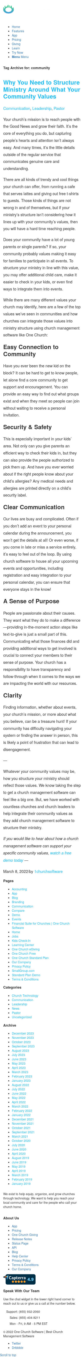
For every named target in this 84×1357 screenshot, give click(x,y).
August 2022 (20, 1085)
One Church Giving (25, 1234)
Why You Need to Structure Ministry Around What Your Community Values (41, 89)
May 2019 (18, 1166)
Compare (18, 910)
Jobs (15, 936)
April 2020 (19, 1153)
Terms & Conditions (25, 979)
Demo (16, 915)
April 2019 (19, 1171)
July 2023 (18, 1055)
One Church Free (24, 953)
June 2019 (19, 1162)
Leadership (41, 108)
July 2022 (18, 1089)
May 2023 (18, 1063)
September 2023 (23, 1046)
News (15, 1008)
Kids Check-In (21, 940)
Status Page (20, 1243)
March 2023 (20, 1072)
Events (16, 919)
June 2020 (19, 1149)
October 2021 (21, 1128)
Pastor (59, 108)
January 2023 (21, 1080)
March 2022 (20, 1106)
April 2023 (19, 1067)
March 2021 (20, 1136)
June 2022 (19, 1093)
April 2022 (19, 1102)
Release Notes (22, 1239)
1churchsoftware (48, 871)
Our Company (21, 962)
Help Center (20, 1256)
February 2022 (22, 1110)
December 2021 (23, 1119)
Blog (15, 897)
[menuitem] (46, 26)
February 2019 (22, 1179)
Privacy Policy (21, 966)
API (14, 1247)
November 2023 (23, 1037)
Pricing (16, 1230)
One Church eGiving (26, 949)
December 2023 (23, 1033)
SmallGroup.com (23, 970)
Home (16, 932)
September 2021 (23, 1132)
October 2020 (21, 1140)
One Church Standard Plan (30, 958)
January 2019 (21, 1183)
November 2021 (23, 1123)
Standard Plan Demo (26, 975)
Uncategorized (22, 1017)
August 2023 (20, 1050)
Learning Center (23, 945)
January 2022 (21, 1115)
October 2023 (21, 1042)
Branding (18, 902)
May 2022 (18, 1098)
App (14, 893)
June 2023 (19, 1059)
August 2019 (20, 1158)
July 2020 (18, 1145)
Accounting (19, 889)
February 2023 (22, 1076)
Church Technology (25, 995)
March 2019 (20, 1175)
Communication (16, 108)
